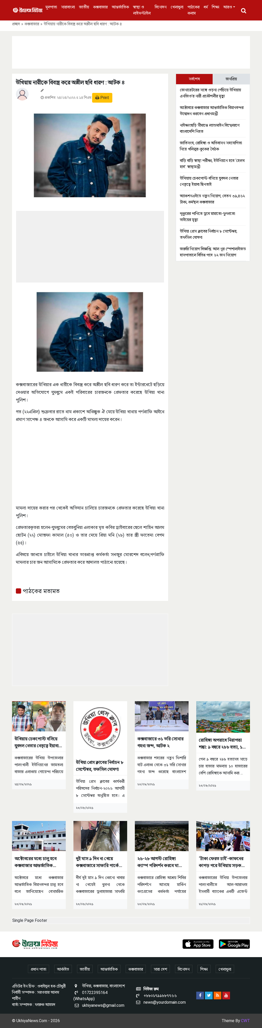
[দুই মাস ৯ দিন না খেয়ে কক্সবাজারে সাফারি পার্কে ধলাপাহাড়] (100, 835)
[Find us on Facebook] (200, 995)
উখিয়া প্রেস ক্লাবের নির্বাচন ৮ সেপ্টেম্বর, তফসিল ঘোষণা (99, 766)
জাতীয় (84, 7)
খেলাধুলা (177, 7)
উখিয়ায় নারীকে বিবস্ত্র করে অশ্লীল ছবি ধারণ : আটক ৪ (70, 82)
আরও (227, 7)
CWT (245, 1020)
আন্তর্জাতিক (120, 7)
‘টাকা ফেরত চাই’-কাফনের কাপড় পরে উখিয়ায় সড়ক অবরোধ (221, 862)
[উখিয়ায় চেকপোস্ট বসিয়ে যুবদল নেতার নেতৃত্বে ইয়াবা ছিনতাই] (39, 715)
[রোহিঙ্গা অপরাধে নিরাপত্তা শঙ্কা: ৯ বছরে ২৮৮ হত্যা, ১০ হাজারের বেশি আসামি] (223, 716)
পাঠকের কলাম (194, 10)
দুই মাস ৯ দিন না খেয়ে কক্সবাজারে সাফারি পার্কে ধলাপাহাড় (97, 862)
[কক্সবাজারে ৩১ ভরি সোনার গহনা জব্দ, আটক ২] (162, 715)
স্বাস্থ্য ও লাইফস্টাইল (142, 10)
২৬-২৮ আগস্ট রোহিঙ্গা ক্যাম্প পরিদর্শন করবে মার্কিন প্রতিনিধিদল (161, 862)
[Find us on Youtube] (226, 995)
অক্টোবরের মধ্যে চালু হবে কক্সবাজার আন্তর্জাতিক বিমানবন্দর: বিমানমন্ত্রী (36, 862)
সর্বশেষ (194, 79)
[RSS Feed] (217, 995)
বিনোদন (161, 7)
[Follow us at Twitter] (209, 995)
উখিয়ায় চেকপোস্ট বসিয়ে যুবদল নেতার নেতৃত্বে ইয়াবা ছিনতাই (37, 742)
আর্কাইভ (63, 969)
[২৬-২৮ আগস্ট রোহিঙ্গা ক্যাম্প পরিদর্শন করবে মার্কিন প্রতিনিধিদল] (162, 835)
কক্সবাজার (100, 7)
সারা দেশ (160, 969)
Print (104, 97)
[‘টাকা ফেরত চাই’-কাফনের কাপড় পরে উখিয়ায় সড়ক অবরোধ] (223, 835)
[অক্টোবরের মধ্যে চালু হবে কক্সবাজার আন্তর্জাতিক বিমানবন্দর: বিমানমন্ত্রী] (39, 835)
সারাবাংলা (68, 7)
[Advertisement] (131, 51)
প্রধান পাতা (38, 969)
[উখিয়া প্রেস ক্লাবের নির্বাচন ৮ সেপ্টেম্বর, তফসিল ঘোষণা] (100, 727)
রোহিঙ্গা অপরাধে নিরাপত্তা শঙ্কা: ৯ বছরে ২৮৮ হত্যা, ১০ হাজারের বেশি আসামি (222, 743)
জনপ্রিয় (231, 79)
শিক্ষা (215, 7)
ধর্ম (206, 7)
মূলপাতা (51, 7)
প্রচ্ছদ (16, 23)
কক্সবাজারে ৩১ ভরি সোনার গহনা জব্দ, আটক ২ (160, 742)
